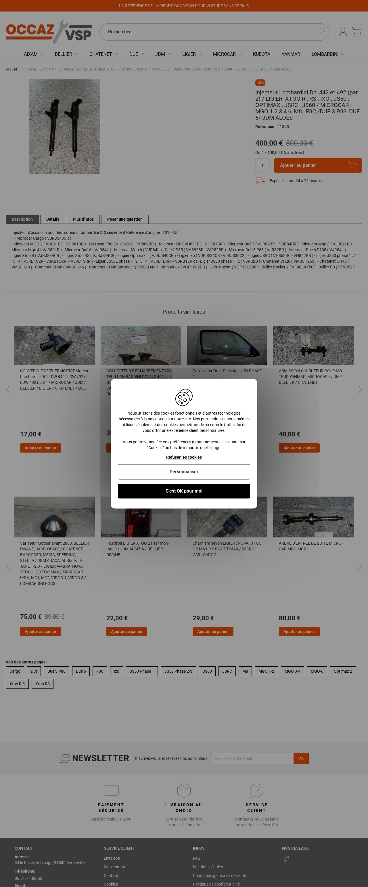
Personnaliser (184, 471)
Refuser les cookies (184, 457)
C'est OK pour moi (184, 491)
